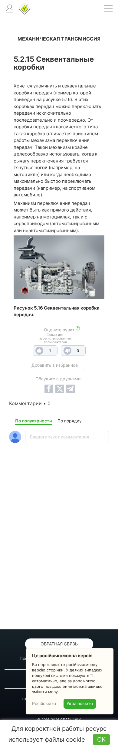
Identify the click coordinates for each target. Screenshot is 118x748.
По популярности (33, 420)
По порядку (69, 420)
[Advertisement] (59, 552)
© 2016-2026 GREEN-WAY (59, 719)
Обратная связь (59, 643)
